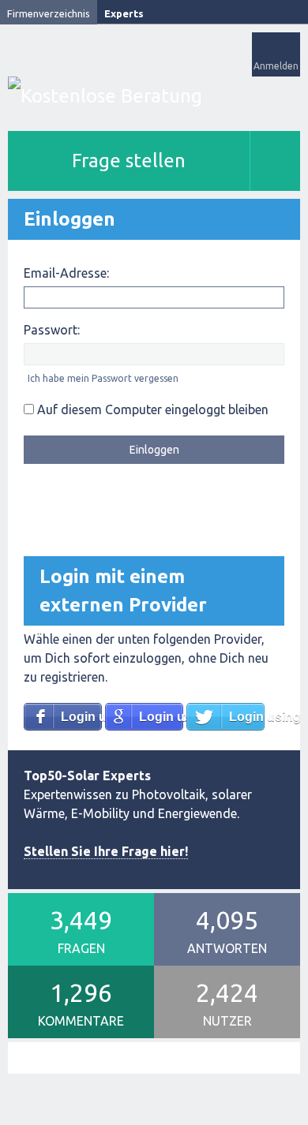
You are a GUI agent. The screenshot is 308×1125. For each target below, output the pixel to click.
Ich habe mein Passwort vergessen (103, 378)
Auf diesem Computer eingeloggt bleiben (151, 409)
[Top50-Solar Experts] (153, 96)
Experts (124, 13)
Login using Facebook (81, 716)
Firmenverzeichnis (48, 13)
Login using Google (161, 716)
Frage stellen (129, 160)
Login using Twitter (247, 716)
